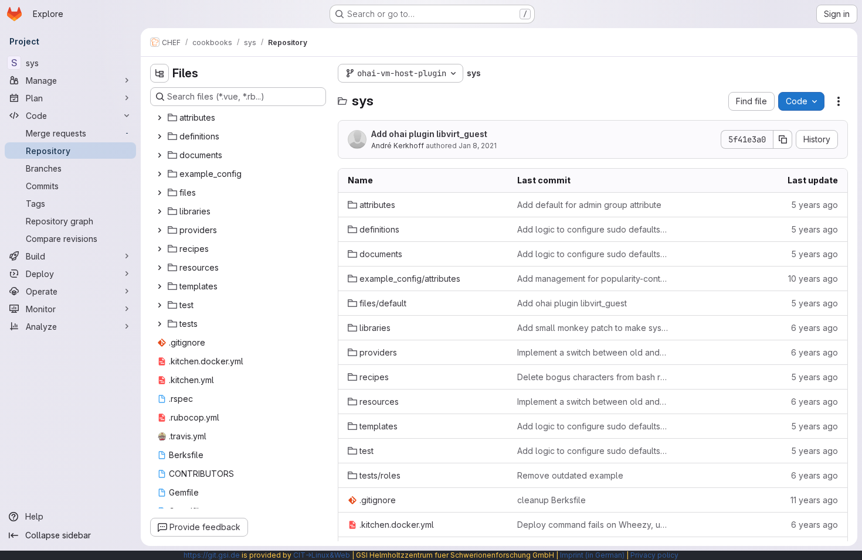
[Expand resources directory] (159, 268)
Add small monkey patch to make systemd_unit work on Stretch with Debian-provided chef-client (592, 328)
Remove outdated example (570, 475)
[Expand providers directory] (159, 230)
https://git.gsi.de (212, 555)
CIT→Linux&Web (321, 555)
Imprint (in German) (592, 555)
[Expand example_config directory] (159, 174)
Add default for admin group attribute (589, 205)
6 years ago (814, 328)
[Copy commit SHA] (782, 139)
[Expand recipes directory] (159, 249)
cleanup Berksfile (551, 500)
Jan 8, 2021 (478, 145)
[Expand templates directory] (159, 286)
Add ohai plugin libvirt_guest (429, 134)
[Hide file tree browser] (159, 73)
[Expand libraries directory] (159, 211)
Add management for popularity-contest (592, 279)
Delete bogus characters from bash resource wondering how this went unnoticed (592, 377)
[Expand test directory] (159, 305)
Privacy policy (654, 555)
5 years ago (814, 205)
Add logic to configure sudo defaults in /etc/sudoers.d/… (592, 229)
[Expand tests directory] (159, 324)
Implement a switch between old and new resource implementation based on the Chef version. (592, 352)
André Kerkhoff (397, 145)
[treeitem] (239, 117)
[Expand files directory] (159, 193)
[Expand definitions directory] (159, 136)
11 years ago (814, 500)
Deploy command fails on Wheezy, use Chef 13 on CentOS (592, 525)
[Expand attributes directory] (159, 118)
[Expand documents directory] (159, 155)
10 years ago (813, 279)
